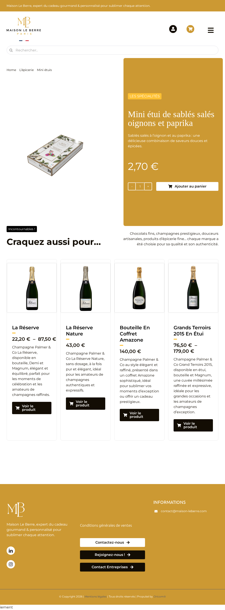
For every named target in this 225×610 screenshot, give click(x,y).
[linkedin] (11, 550)
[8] (34, 265)
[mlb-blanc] (17, 501)
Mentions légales (96, 596)
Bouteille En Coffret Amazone (83, 334)
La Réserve (189, 328)
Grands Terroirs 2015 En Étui (140, 331)
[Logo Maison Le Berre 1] (24, 18)
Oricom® (160, 596)
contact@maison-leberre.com (184, 511)
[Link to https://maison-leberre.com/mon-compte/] (173, 29)
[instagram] (11, 564)
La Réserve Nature (28, 331)
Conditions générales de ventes (106, 525)
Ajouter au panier (191, 186)
